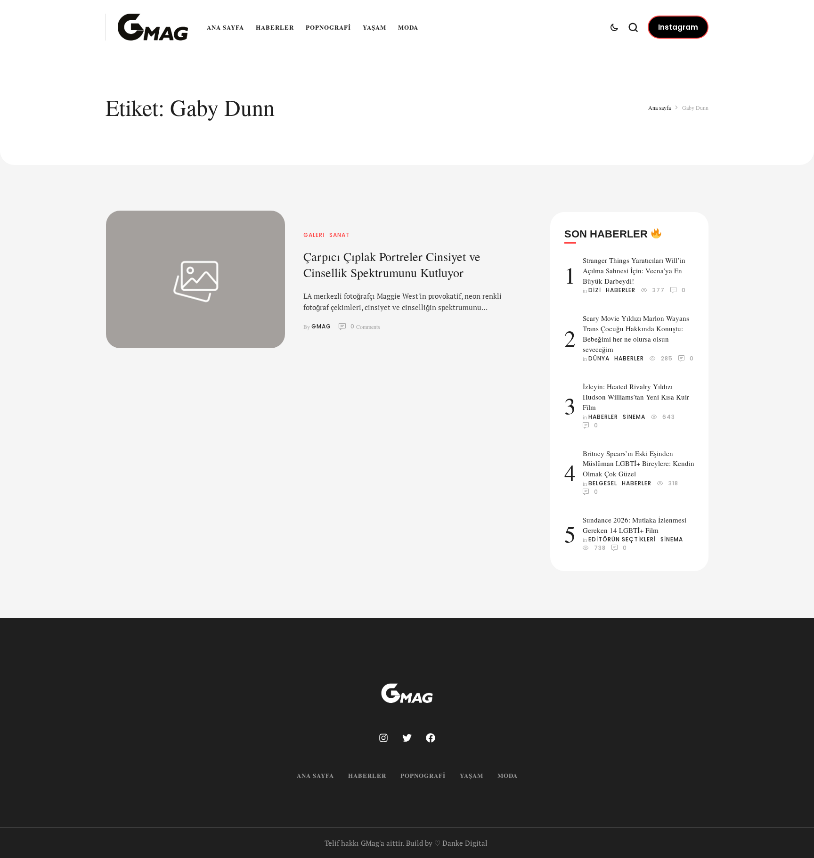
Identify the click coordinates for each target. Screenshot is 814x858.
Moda (408, 27)
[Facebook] (430, 738)
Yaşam (374, 27)
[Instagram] (383, 738)
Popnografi (328, 27)
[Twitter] (407, 738)
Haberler (275, 27)
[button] (678, 27)
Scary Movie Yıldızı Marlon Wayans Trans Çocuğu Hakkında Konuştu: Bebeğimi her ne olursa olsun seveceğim (636, 333)
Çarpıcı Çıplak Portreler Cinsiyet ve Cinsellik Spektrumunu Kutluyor (391, 264)
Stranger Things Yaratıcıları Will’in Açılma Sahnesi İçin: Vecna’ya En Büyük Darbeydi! (634, 270)
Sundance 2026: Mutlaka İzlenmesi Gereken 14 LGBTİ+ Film (634, 525)
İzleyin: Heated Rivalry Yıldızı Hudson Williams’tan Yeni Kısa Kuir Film (636, 397)
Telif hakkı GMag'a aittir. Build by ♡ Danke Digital (406, 843)
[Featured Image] (195, 279)
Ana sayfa (225, 27)
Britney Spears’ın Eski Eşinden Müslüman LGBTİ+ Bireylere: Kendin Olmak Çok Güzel (638, 464)
